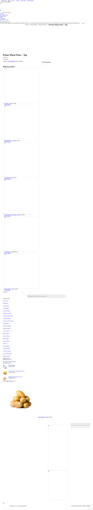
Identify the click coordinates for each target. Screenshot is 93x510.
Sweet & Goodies (7, 351)
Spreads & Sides (6, 348)
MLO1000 (14, 361)
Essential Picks (6, 323)
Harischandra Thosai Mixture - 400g (12, 214)
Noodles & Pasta (6, 328)
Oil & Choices (6, 331)
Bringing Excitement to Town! (15, 376)
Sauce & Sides (6, 341)
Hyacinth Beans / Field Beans (7, 361)
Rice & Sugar (6, 338)
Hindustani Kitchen (7, 326)
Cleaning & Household (8, 316)
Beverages (5, 303)
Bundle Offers (6, 305)
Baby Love (5, 300)
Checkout (6, 20)
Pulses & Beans (6, 336)
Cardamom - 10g (8, 177)
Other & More (6, 333)
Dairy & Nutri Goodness (8, 321)
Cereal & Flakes (6, 311)
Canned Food (6, 308)
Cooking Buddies (11, 61)
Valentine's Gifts (6, 356)
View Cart (2, 20)
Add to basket (7, 104)
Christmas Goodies (7, 313)
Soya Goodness (6, 346)
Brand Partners (11, 365)
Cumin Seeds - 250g (8, 251)
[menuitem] (3, 0)
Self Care (5, 343)
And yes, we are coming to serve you (16, 371)
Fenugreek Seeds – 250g (9, 140)
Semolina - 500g (8, 103)
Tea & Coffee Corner (7, 353)
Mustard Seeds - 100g (9, 288)
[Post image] (5, 367)
